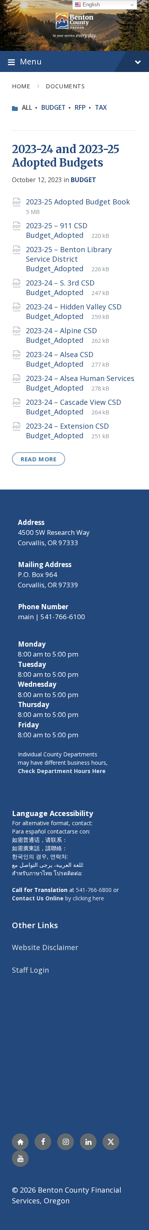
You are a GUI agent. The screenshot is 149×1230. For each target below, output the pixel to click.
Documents (65, 86)
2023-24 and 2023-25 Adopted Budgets (66, 155)
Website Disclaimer (45, 947)
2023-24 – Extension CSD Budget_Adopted (67, 430)
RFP (80, 107)
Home (21, 86)
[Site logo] (74, 24)
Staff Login (30, 970)
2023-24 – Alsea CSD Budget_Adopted (59, 359)
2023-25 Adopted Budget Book (78, 201)
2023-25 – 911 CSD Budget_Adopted (56, 230)
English (90, 5)
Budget (53, 107)
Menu (31, 61)
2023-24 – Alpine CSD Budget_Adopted (61, 335)
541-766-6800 (94, 890)
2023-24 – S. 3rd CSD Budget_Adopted (60, 287)
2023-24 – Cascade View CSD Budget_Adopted (73, 406)
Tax (101, 107)
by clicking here (58, 898)
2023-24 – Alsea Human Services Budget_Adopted (80, 383)
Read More (38, 459)
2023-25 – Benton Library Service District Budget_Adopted (69, 259)
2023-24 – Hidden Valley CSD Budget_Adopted (74, 311)
